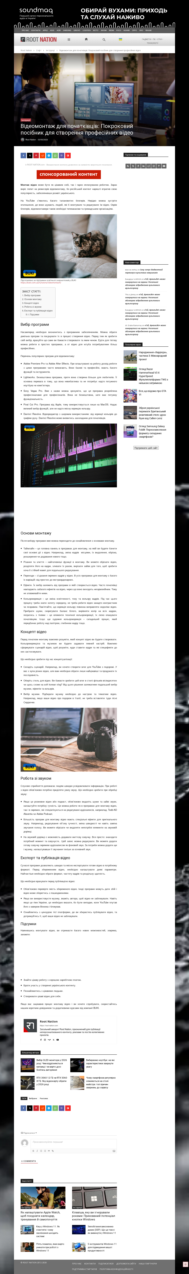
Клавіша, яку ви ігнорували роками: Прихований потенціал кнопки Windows (93, 1216)
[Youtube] (58, 1039)
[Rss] (127, 166)
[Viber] (61, 155)
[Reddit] (148, 166)
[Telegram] (49, 155)
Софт (38, 50)
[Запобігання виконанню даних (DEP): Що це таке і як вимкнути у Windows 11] (79, 1229)
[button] (104, 40)
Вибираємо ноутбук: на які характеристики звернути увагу (100, 1063)
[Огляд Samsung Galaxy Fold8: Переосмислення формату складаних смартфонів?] (130, 431)
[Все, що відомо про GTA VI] (130, 395)
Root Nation (26, 50)
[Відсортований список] (41, 1151)
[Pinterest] (36, 155)
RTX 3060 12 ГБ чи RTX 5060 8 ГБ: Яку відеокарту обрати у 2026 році (52, 1081)
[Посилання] (53, 1151)
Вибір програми (32, 295)
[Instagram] (45, 1039)
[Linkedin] (143, 166)
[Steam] (49, 1039)
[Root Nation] (30, 1030)
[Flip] (68, 155)
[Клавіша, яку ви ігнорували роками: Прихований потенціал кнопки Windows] (94, 1198)
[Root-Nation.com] (39, 39)
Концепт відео (31, 303)
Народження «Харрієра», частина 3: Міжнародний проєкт (153, 356)
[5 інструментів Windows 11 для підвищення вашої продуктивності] (79, 1247)
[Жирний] (33, 1151)
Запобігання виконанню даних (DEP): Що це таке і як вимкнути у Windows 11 (102, 1229)
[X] (30, 155)
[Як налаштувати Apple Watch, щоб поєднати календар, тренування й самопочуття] (43, 1198)
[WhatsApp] (55, 155)
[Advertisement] (69, 508)
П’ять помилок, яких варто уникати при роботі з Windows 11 (50, 1247)
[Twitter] (133, 166)
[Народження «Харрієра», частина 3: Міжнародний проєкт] (130, 357)
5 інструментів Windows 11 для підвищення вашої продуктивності (102, 1247)
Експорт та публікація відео (38, 310)
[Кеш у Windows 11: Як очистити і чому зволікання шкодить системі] (27, 1229)
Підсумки (34, 314)
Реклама (44, 1098)
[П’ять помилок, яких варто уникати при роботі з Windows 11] (27, 1247)
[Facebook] (23, 155)
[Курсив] (37, 1151)
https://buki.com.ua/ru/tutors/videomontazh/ (41, 282)
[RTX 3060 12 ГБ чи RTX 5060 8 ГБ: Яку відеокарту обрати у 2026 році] (28, 1083)
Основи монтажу (33, 299)
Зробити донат (146, 447)
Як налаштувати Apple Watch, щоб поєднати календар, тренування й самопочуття (40, 1216)
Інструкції (50, 50)
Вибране (33, 1098)
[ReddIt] (42, 155)
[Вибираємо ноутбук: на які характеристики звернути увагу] (77, 1065)
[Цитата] (49, 1151)
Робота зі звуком (32, 306)
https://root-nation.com (49, 1025)
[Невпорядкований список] (45, 1151)
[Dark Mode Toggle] (185, 1264)
